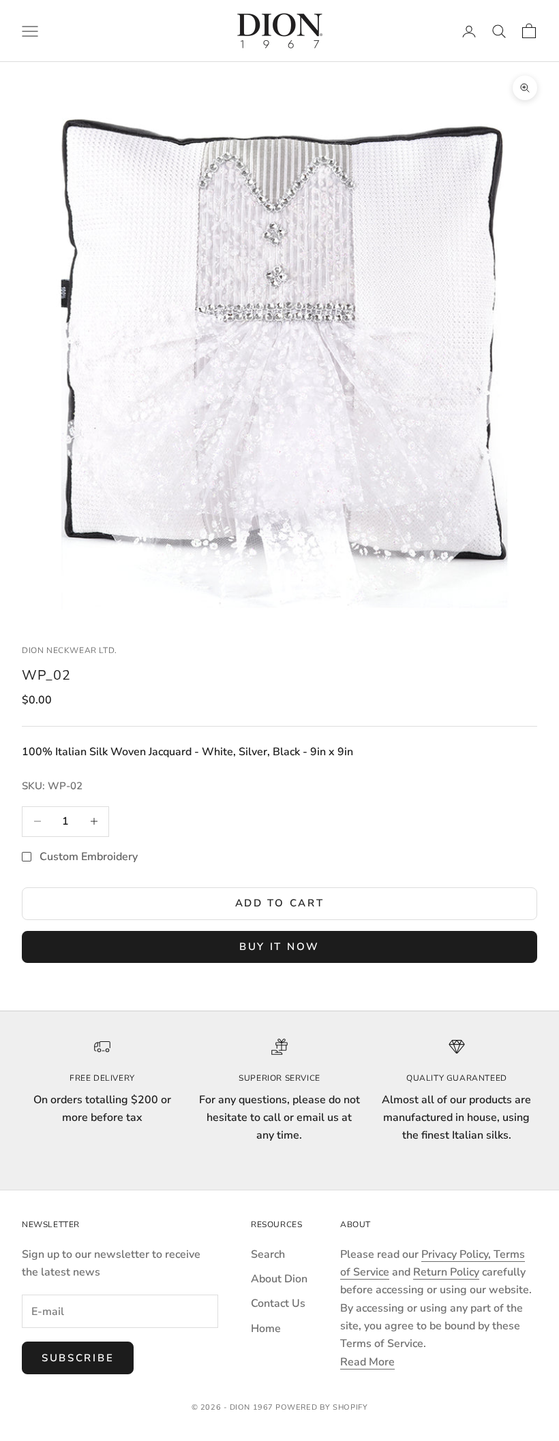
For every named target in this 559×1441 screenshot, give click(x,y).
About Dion (279, 1278)
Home (266, 1328)
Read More (367, 1362)
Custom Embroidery (89, 856)
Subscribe (78, 1358)
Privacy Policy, (457, 1254)
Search (268, 1254)
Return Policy (446, 1272)
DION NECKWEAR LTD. (69, 650)
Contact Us (278, 1303)
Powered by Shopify (321, 1407)
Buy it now (279, 946)
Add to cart (279, 903)
